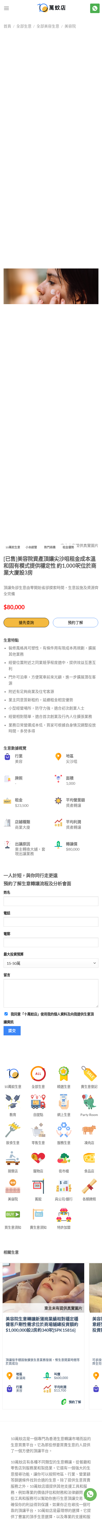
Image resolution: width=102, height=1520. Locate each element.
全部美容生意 (48, 26)
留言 (7, 975)
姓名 (7, 892)
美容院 (70, 26)
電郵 (7, 934)
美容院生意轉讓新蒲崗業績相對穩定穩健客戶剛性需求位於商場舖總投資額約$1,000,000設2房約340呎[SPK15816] (42, 1324)
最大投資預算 (13, 954)
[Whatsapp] (90, 1494)
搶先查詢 (26, 622)
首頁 (7, 26)
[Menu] (6, 8)
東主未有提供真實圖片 (63, 1308)
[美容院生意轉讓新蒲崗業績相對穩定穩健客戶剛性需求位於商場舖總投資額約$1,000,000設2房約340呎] (43, 1288)
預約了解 (75, 622)
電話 (7, 913)
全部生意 (24, 26)
